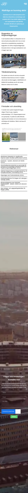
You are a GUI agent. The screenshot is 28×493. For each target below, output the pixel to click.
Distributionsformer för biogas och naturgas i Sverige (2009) (14, 178)
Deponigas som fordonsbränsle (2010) (12, 175)
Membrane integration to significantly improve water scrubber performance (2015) (14, 157)
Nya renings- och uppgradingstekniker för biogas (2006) (13, 189)
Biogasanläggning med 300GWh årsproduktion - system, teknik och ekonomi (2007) (14, 184)
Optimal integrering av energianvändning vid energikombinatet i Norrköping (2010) (14, 171)
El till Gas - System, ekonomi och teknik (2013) (12, 161)
